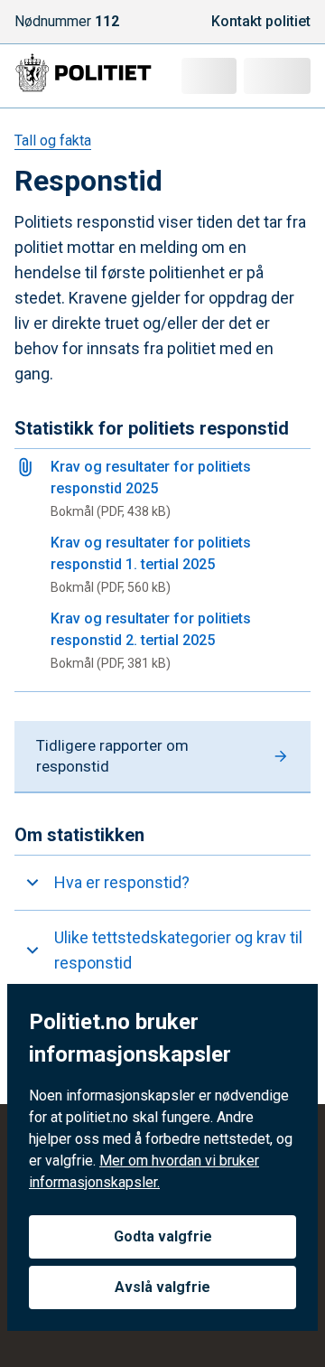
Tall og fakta (52, 140)
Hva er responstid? (122, 882)
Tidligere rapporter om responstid (112, 755)
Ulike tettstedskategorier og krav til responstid (178, 950)
